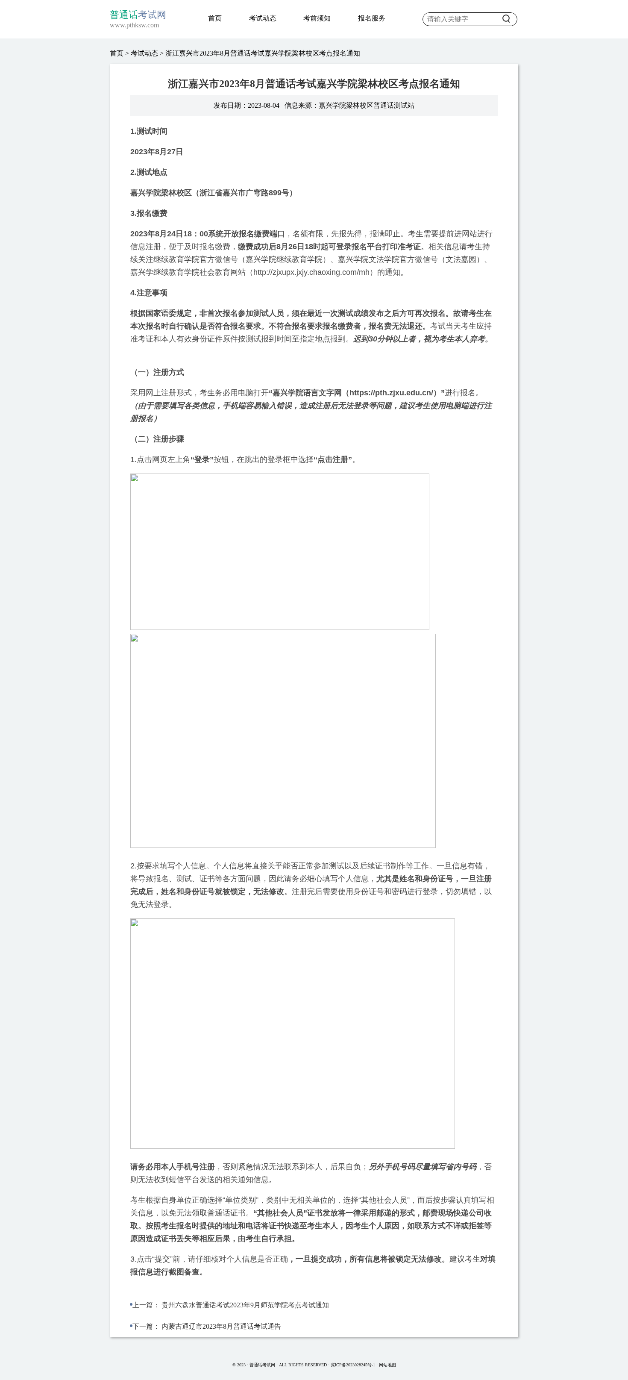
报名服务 (371, 18)
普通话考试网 (262, 1364)
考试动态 (262, 18)
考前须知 (317, 18)
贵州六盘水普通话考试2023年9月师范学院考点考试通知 (245, 1305)
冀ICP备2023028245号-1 (353, 1364)
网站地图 (387, 1364)
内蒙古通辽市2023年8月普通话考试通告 (221, 1326)
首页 (215, 18)
